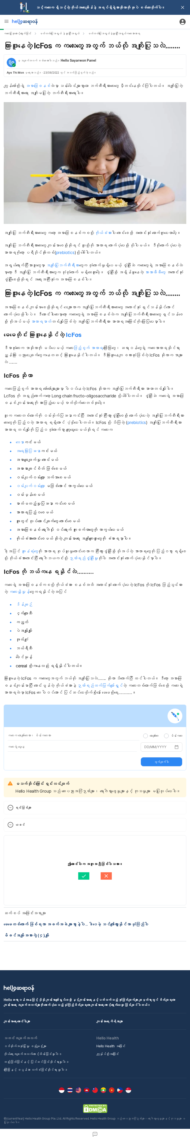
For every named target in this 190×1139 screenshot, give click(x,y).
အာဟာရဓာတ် (41, 321)
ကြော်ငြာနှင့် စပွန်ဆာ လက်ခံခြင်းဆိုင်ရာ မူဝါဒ (35, 1070)
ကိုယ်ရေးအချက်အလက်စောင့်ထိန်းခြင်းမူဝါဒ (32, 1054)
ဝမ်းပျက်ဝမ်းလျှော (30, 485)
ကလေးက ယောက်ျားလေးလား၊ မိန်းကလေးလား (29, 735)
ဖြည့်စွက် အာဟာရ (88, 347)
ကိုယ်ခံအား (103, 232)
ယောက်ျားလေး (154, 735)
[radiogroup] (162, 736)
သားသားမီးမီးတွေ (155, 272)
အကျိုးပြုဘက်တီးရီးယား (62, 265)
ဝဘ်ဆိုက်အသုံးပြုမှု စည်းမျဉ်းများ (25, 1046)
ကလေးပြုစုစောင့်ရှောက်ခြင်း (17, 33)
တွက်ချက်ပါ (161, 762)
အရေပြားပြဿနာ (28, 451)
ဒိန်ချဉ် (24, 604)
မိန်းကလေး (176, 735)
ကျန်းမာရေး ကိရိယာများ (109, 1021)
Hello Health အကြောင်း (110, 1046)
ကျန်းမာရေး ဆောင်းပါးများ (17, 1021)
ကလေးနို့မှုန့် (19, 591)
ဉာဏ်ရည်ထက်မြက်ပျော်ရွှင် (100, 685)
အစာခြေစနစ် (37, 85)
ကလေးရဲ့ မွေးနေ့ (16, 747)
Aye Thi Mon (15, 72)
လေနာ (20, 442)
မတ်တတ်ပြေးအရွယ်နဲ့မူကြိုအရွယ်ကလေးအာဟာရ (114, 33)
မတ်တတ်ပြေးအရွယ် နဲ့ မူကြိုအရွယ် (59, 33)
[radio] (145, 736)
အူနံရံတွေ (29, 551)
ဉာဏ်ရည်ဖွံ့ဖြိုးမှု (83, 558)
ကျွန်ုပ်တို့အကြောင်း (107, 1054)
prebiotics (65, 252)
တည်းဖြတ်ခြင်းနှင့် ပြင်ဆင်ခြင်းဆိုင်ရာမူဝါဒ (36, 1062)
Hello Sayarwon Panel (78, 60)
